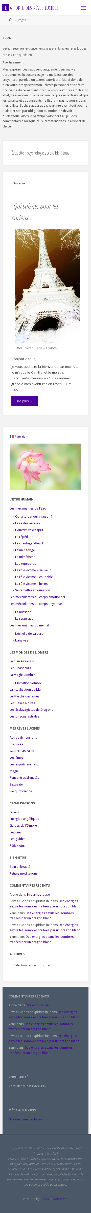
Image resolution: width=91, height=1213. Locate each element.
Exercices (16, 744)
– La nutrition (22, 612)
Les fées (16, 832)
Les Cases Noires (22, 703)
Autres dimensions (23, 737)
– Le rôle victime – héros (30, 584)
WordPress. (60, 1199)
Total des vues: (20, 1086)
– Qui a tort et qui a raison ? (33, 516)
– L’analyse (20, 640)
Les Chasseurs (20, 668)
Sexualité (16, 784)
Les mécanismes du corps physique (36, 604)
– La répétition (23, 537)
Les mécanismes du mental (29, 625)
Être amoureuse (38, 894)
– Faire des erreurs (26, 523)
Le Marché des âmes (25, 696)
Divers (14, 812)
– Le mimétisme (24, 557)
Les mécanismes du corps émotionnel (37, 597)
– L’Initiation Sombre (27, 683)
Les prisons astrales (24, 716)
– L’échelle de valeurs (28, 633)
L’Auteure (18, 183)
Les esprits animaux (24, 764)
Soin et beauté (20, 867)
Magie (14, 771)
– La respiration (24, 618)
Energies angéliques (24, 819)
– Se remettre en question (31, 590)
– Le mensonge (24, 550)
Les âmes (17, 757)
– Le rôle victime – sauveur (32, 570)
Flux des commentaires (25, 1119)
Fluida (44, 1199)
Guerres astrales (22, 751)
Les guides (18, 839)
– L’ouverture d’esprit (28, 530)
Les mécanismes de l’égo (28, 508)
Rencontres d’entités (24, 777)
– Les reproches (24, 563)
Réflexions (17, 845)
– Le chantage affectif (28, 543)
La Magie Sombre (22, 675)
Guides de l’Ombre (23, 825)
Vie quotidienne (21, 791)
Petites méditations (24, 873)
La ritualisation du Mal (25, 689)
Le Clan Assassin (22, 661)
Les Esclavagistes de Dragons (31, 709)
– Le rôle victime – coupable (33, 577)
